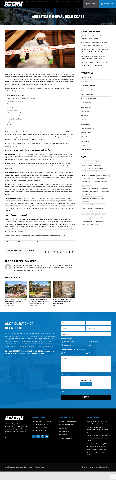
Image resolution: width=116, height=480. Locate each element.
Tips (83, 145)
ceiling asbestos (86, 185)
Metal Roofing (86, 133)
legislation (85, 198)
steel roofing (85, 224)
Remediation (86, 137)
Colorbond (85, 120)
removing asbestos (87, 208)
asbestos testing (100, 178)
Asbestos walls (86, 107)
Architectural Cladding (65, 438)
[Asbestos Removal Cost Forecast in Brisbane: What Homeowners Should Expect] (16, 282)
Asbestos (85, 81)
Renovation (85, 141)
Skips (90, 345)
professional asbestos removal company (93, 205)
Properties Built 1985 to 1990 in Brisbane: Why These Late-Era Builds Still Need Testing (38, 302)
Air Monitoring (86, 77)
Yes (65, 353)
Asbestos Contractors (88, 86)
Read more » (8, 438)
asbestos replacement (88, 178)
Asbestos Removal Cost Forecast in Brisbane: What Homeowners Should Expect (15, 302)
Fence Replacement (88, 128)
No (89, 353)
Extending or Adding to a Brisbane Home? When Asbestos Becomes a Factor (96, 452)
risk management (87, 211)
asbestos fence (98, 165)
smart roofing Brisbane (98, 218)
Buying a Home (86, 182)
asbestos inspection (87, 172)
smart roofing (86, 218)
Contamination (86, 124)
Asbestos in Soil (87, 90)
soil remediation (98, 221)
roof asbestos (97, 211)
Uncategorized (86, 150)
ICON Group (8, 242)
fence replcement (104, 191)
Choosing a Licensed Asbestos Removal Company (95, 188)
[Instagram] (42, 436)
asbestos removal (99, 172)
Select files (85, 384)
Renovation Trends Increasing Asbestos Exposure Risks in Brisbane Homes (62, 302)
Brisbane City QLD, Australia (44, 421)
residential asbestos (100, 208)
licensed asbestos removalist (97, 198)
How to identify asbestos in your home (92, 195)
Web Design (84, 467)
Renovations (67, 345)
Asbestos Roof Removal (89, 99)
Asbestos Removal (26, 242)
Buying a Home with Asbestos (100, 182)
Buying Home (86, 111)
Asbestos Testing (87, 103)
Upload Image (65, 375)
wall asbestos (94, 224)
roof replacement (100, 215)
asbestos (84, 162)
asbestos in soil (99, 168)
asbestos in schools (87, 168)
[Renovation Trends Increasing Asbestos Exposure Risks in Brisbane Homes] (64, 282)
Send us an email (41, 430)
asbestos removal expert (88, 175)
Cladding (85, 116)
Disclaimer (106, 467)
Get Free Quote (108, 4)
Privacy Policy (98, 467)
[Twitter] (38, 436)
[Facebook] (33, 436)
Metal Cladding (63, 435)
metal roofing (85, 201)
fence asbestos (94, 191)
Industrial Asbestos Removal (67, 425)
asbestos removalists (103, 175)
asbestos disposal (87, 165)
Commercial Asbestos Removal (68, 421)
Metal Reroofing (64, 431)
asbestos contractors (95, 162)
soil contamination (87, 221)
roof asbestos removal (88, 215)
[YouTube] (46, 436)
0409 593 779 (92, 4)
